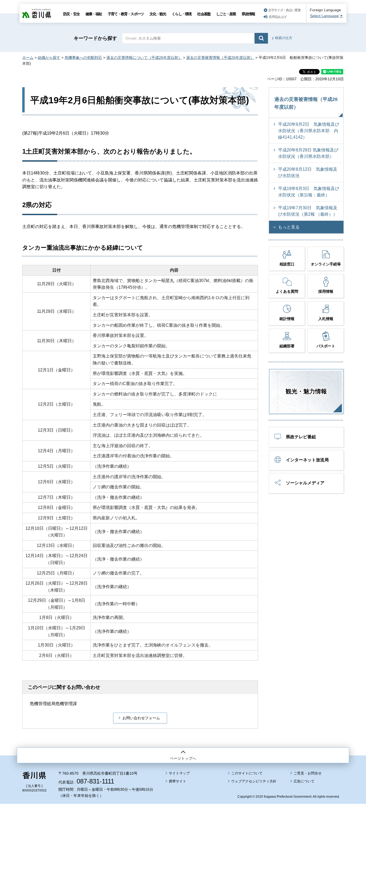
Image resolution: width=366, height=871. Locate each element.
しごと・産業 (226, 14)
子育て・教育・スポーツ (126, 14)
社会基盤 (203, 14)
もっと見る (289, 227)
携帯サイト (177, 781)
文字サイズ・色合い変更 (284, 10)
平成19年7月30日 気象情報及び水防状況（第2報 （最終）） (307, 211)
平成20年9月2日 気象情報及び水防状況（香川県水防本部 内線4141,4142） (308, 130)
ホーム (27, 57)
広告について (304, 781)
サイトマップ (179, 773)
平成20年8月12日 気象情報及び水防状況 (307, 172)
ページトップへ (183, 758)
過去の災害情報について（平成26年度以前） (144, 57)
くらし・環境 (181, 14)
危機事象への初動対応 (83, 57)
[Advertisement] (183, 823)
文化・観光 (158, 14)
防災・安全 (71, 14)
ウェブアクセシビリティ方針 (254, 781)
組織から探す (49, 57)
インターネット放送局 (307, 460)
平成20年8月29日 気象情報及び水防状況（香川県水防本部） (308, 153)
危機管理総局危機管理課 (53, 703)
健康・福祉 (93, 14)
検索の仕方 (283, 38)
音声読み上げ (277, 17)
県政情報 (248, 14)
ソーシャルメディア (305, 483)
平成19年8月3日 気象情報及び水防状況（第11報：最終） (308, 191)
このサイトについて (247, 773)
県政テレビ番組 (301, 437)
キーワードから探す (95, 38)
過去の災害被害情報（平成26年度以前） (220, 57)
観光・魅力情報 (306, 391)
